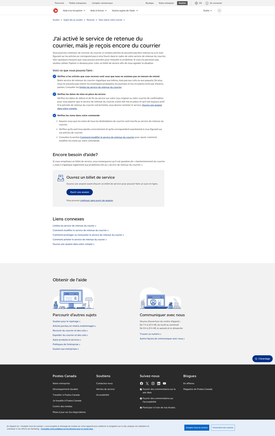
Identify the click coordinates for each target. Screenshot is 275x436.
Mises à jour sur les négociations (69, 412)
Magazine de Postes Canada (197, 389)
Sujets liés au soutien (73, 20)
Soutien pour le (66, 321)
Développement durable (65, 389)
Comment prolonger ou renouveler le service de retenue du (87, 235)
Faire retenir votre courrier (110, 20)
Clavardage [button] (264, 358)
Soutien (56, 20)
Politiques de (65, 344)
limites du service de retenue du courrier (100, 87)
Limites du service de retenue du (74, 225)
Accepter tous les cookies (197, 428)
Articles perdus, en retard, (73, 326)
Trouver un (150, 334)
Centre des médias (62, 406)
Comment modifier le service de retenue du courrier (107, 137)
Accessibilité (102, 394)
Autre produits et (66, 339)
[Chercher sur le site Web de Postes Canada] (219, 10)
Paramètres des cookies (223, 428)
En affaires (188, 383)
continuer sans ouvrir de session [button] (96, 200)
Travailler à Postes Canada (66, 394)
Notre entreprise (61, 383)
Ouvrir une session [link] (79, 192)
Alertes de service (105, 389)
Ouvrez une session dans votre (73, 244)
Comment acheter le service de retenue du (79, 239)
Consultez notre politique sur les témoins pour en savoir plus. (67, 429)
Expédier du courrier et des (69, 335)
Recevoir (91, 20)
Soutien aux (65, 349)
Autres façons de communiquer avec (161, 338)
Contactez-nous (104, 383)
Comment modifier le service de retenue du (80, 230)
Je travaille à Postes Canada (67, 400)
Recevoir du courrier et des (69, 330)
